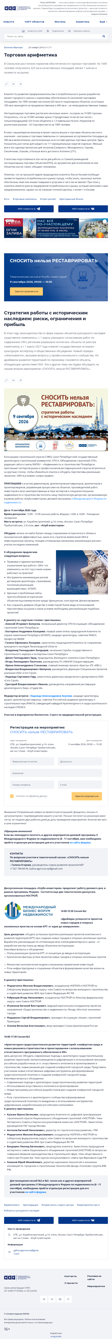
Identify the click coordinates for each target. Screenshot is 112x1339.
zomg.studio (56, 1336)
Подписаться (58, 31)
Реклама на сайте (94, 1278)
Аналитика (82, 21)
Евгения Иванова (13, 47)
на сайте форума (80, 842)
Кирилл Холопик (99, 14)
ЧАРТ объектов (34, 21)
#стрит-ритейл (48, 198)
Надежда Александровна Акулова (51, 695)
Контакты (70, 1276)
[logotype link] (18, 8)
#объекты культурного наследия (21, 1210)
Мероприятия (96, 1286)
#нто (6, 198)
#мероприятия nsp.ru (88, 1204)
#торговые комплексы (25, 198)
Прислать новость (82, 31)
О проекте (71, 1283)
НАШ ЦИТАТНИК (47, 2)
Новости (9, 21)
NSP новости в (26, 208)
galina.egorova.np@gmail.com (26, 1252)
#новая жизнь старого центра (58, 1204)
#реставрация (30, 1204)
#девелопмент (12, 1204)
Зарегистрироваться (26, 291)
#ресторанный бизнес (71, 198)
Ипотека (60, 21)
